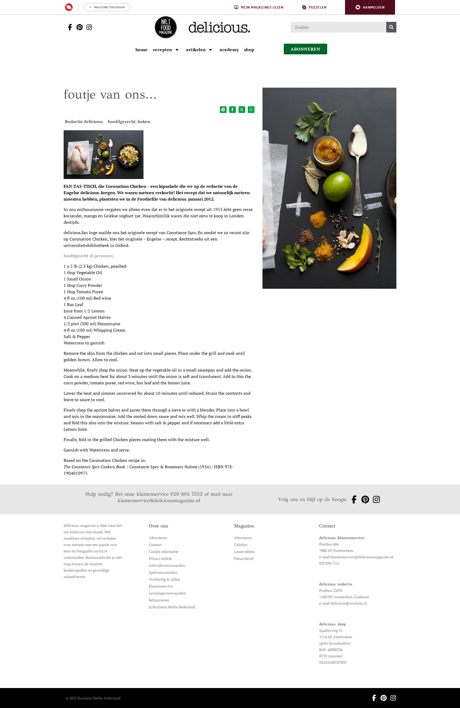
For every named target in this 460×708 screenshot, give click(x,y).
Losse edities (244, 551)
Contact (155, 544)
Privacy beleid (160, 558)
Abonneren (243, 537)
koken (144, 121)
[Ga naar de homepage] (165, 27)
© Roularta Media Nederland (172, 606)
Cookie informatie (163, 551)
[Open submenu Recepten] (177, 49)
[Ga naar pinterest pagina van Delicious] (78, 27)
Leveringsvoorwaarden (167, 593)
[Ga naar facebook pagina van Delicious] (68, 27)
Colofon (240, 544)
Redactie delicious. (84, 121)
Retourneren (159, 600)
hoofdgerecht (121, 121)
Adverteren (158, 537)
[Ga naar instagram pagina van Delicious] (87, 27)
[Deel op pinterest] (223, 109)
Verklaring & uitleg (164, 579)
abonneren (306, 49)
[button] (370, 7)
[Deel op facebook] (232, 109)
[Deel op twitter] (242, 109)
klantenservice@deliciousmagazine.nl (159, 500)
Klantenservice (161, 586)
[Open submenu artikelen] (210, 49)
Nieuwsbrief (244, 558)
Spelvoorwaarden (163, 572)
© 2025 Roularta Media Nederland (93, 698)
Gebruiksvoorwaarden (167, 565)
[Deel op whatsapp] (251, 109)
